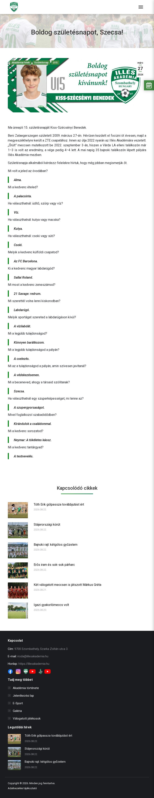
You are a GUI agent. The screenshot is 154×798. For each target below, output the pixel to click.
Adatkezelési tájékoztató (22, 788)
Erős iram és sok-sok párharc (54, 565)
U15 (55, 62)
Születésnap (41, 62)
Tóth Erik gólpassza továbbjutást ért (59, 504)
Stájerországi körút (47, 524)
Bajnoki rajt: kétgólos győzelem (55, 545)
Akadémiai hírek (21, 62)
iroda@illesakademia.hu (32, 656)
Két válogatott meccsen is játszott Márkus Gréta (67, 585)
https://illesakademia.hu (33, 664)
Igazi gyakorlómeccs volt (51, 605)
